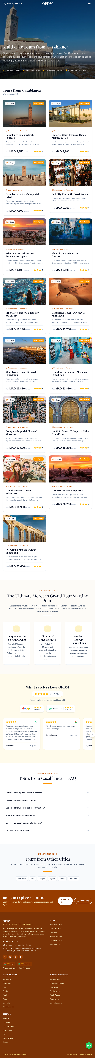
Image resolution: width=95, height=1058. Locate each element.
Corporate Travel (56, 940)
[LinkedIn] (15, 957)
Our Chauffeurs (8, 1026)
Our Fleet (6, 1022)
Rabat (62, 879)
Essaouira (73, 879)
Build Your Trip (55, 944)
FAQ (4, 1034)
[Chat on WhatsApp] (89, 1045)
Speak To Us (65, 900)
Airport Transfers (56, 925)
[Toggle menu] (89, 3)
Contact (5, 1042)
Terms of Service (86, 1054)
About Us (6, 1018)
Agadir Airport (55, 995)
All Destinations (8, 1007)
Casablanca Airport (57, 983)
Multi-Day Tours (55, 929)
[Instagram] (10, 957)
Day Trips (53, 933)
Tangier (42, 879)
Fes (32, 879)
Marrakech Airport (56, 979)
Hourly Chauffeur (56, 936)
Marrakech (22, 879)
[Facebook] (5, 957)
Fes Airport (54, 987)
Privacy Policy (72, 1054)
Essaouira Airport (56, 1003)
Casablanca (7, 40)
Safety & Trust (8, 1038)
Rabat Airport (54, 999)
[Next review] (92, 735)
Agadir (52, 879)
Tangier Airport (55, 991)
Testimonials (7, 1030)
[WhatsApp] (21, 957)
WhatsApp (84, 901)
